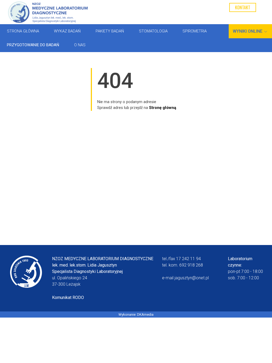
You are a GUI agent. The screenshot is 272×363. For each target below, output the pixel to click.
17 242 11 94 (188, 258)
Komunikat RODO (68, 297)
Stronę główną (162, 107)
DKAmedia (145, 314)
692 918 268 (191, 265)
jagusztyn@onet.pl (192, 277)
